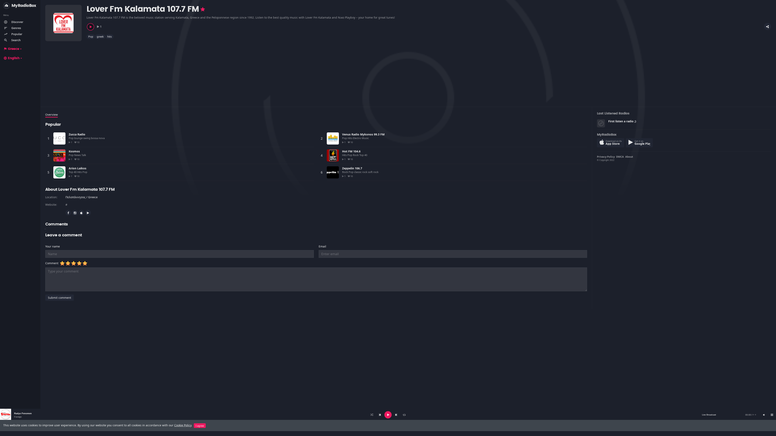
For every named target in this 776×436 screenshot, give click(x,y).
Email (322, 246)
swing (87, 138)
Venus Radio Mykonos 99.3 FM (363, 134)
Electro (357, 138)
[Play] (388, 414)
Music (365, 138)
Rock (356, 155)
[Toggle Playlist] (772, 415)
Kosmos (74, 151)
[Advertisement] (166, 70)
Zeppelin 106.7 (352, 168)
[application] (388, 415)
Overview (51, 114)
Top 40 (363, 155)
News (77, 155)
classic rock (361, 172)
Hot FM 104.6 (351, 151)
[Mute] (764, 415)
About (629, 156)
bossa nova (98, 138)
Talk (84, 155)
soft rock (373, 172)
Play (59, 138)
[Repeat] (404, 415)
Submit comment (59, 298)
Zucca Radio (77, 134)
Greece (11, 49)
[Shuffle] (372, 415)
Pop (90, 36)
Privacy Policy (606, 156)
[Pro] (202, 9)
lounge (78, 138)
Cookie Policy (182, 425)
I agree (200, 426)
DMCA (620, 156)
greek (100, 36)
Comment (52, 263)
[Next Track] (396, 415)
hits (109, 36)
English (11, 58)
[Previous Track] (380, 415)
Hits (350, 138)
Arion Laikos (77, 168)
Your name (52, 246)
